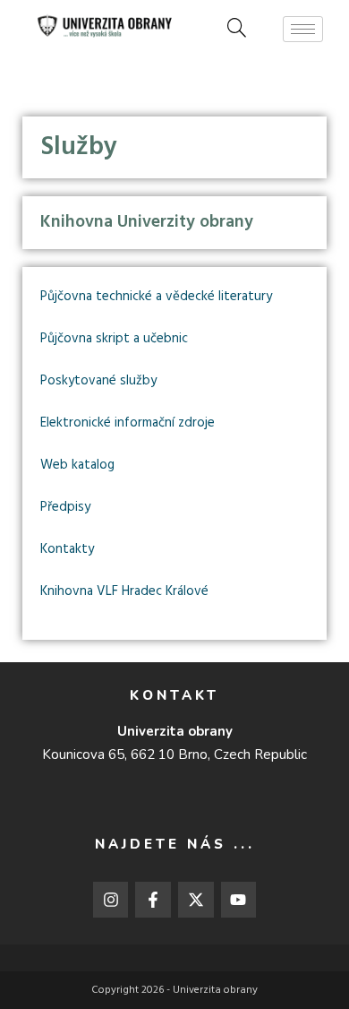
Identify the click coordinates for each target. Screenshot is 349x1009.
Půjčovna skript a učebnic (114, 338)
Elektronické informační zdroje (127, 423)
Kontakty (67, 549)
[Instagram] (111, 900)
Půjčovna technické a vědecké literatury (156, 296)
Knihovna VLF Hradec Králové (124, 591)
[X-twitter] (196, 900)
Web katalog (77, 465)
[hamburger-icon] (303, 29)
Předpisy (65, 507)
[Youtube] (239, 900)
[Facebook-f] (153, 900)
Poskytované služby (98, 381)
